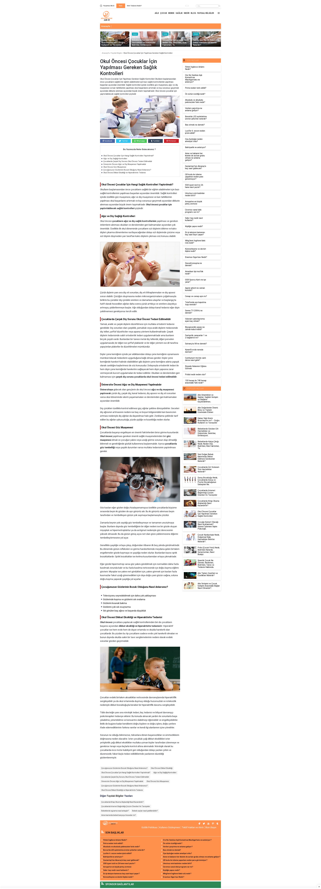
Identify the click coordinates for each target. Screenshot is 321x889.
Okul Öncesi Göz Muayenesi (114, 167)
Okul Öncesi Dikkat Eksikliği (161, 768)
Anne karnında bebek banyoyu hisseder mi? (118, 815)
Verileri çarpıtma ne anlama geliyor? (178, 847)
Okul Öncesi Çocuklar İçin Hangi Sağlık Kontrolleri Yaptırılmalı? (128, 156)
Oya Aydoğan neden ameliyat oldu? (177, 853)
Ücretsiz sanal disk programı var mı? (178, 867)
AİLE (157, 13)
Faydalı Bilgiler (117, 53)
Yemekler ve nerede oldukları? (138, 6)
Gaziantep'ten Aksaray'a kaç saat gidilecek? (121, 860)
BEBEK (171, 13)
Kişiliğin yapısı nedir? (171, 870)
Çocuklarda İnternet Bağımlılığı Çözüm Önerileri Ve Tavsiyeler (125, 806)
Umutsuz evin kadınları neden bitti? (177, 863)
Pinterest (172, 141)
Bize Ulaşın (210, 827)
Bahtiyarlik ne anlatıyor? (113, 857)
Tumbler (156, 141)
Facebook (108, 141)
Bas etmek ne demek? (172, 850)
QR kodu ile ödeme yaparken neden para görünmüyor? (185, 860)
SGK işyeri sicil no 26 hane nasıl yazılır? (119, 863)
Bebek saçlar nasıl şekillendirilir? (145, 811)
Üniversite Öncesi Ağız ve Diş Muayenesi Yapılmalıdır (124, 164)
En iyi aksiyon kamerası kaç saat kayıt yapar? (121, 874)
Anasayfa (105, 26)
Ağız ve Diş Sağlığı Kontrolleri (115, 158)
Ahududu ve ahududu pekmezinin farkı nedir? (121, 847)
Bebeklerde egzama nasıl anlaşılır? (115, 811)
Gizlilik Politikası (149, 827)
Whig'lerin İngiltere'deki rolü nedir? (177, 874)
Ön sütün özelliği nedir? (172, 843)
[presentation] (186, 6)
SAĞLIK (179, 13)
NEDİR (186, 13)
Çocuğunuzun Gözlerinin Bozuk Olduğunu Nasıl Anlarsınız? (127, 170)
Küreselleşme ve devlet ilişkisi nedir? (118, 877)
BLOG (193, 13)
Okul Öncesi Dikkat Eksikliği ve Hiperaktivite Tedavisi (124, 172)
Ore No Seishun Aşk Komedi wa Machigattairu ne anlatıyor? (187, 840)
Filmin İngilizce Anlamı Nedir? (115, 840)
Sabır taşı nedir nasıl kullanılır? (116, 870)
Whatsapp (141, 141)
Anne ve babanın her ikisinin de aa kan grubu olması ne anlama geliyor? (191, 857)
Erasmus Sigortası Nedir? (173, 877)
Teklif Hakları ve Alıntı (193, 827)
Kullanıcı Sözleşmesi (169, 827)
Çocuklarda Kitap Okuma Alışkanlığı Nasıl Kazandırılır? (122, 802)
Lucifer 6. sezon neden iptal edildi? (117, 853)
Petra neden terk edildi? (113, 843)
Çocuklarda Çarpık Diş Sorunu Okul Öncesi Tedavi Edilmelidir (127, 161)
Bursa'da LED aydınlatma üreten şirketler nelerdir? (124, 850)
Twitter (125, 141)
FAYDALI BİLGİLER (205, 13)
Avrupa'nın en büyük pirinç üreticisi (117, 867)
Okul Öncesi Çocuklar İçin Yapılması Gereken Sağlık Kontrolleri (148, 53)
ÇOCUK (163, 13)
